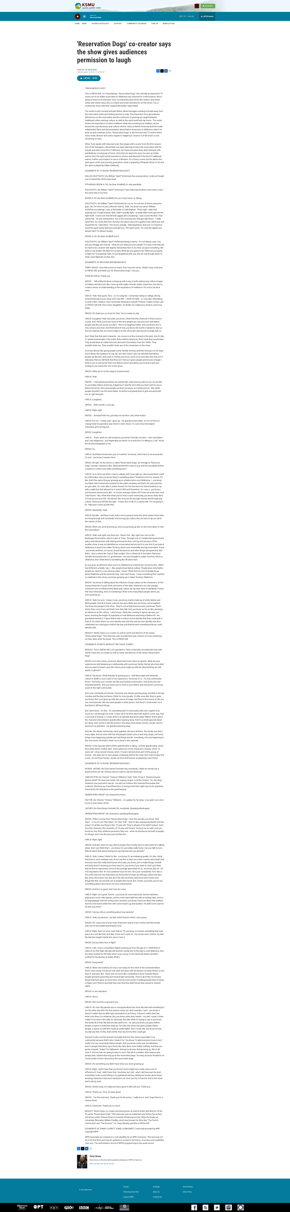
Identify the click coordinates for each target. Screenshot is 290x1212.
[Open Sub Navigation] (88, 23)
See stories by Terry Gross (101, 1163)
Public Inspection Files (131, 1192)
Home (77, 23)
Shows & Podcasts (100, 23)
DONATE (209, 6)
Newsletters (169, 23)
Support (118, 23)
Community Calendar (136, 23)
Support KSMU (128, 1197)
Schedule (156, 1187)
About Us (156, 1192)
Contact (126, 1187)
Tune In (154, 23)
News (84, 23)
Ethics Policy (187, 1192)
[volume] (84, 16)
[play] (77, 16)
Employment (157, 1197)
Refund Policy (188, 1187)
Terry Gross (92, 70)
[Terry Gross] (82, 1161)
